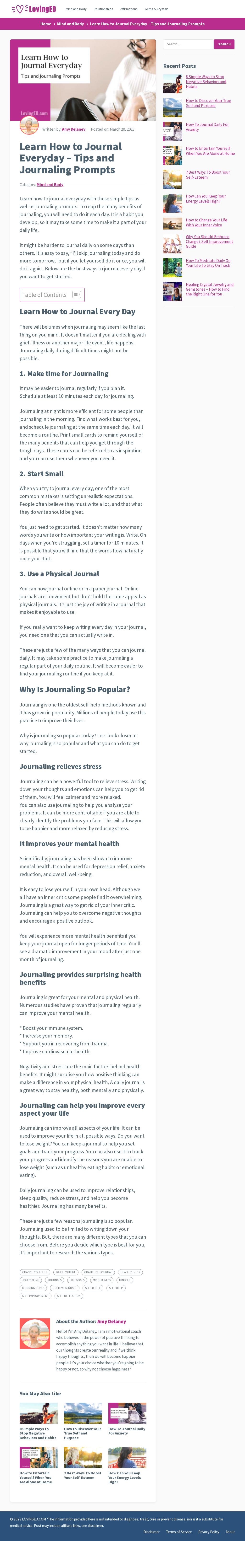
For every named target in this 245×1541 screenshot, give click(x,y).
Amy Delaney (73, 129)
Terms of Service (179, 1532)
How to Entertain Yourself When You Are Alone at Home (36, 1477)
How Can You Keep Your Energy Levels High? (124, 1477)
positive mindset (65, 1288)
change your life (35, 1272)
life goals (77, 1280)
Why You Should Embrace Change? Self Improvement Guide (209, 241)
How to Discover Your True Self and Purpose (82, 1433)
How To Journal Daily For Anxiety (126, 1430)
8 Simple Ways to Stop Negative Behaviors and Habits (38, 1433)
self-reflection (69, 1296)
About (230, 1532)
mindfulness (102, 1280)
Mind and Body (76, 9)
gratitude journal (98, 1272)
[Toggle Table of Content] (74, 294)
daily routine (66, 1272)
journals (54, 1280)
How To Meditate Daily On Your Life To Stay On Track (208, 263)
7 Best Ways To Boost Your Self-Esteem (82, 1475)
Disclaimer (152, 1532)
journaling (30, 1280)
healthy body (130, 1272)
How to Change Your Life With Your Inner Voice (206, 222)
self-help (116, 1288)
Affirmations (129, 9)
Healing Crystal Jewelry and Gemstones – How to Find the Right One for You (210, 289)
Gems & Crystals (156, 9)
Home (45, 24)
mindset (125, 1280)
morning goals (33, 1288)
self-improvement (35, 1296)
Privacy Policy (208, 1532)
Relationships (103, 9)
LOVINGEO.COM (34, 1519)
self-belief (93, 1288)
